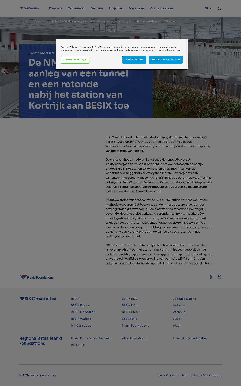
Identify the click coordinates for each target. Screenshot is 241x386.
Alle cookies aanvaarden (166, 59)
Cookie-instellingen (75, 59)
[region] (122, 54)
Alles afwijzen (134, 59)
